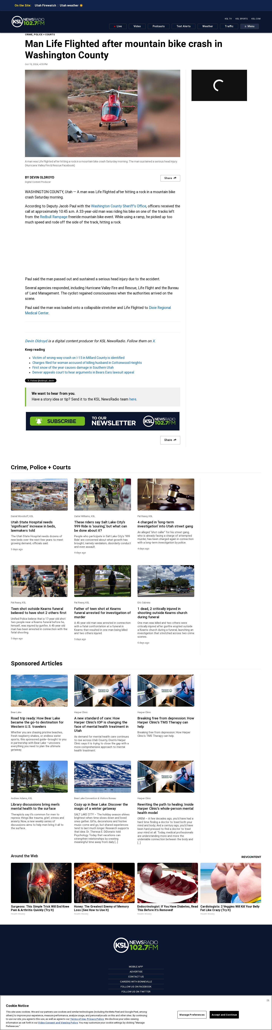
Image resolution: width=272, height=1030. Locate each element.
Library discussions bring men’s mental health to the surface (35, 806)
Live (119, 26)
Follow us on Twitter (136, 991)
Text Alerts (184, 26)
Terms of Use (78, 1019)
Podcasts (159, 26)
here (132, 399)
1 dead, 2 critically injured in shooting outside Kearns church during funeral (162, 613)
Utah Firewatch (45, 5)
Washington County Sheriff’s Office (118, 206)
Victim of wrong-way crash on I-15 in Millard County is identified (78, 358)
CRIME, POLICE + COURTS (40, 34)
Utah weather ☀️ (71, 5)
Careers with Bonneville (136, 981)
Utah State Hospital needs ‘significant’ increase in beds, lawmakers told (33, 526)
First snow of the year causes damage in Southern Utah (73, 367)
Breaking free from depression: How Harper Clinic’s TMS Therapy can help (165, 722)
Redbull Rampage (53, 217)
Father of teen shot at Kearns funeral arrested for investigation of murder (102, 613)
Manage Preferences (191, 1014)
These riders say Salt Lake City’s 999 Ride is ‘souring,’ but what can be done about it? (100, 526)
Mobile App (136, 966)
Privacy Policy (95, 1019)
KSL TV (228, 19)
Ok (268, 1000)
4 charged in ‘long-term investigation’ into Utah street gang (165, 524)
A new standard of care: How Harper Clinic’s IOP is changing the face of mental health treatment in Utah (101, 724)
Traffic (229, 26)
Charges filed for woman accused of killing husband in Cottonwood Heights (87, 363)
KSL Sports (242, 19)
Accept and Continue (224, 1014)
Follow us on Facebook (136, 986)
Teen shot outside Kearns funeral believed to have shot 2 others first (38, 611)
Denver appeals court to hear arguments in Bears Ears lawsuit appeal (83, 372)
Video (137, 26)
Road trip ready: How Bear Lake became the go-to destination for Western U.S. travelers (37, 722)
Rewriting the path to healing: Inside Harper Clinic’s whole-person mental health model (165, 808)
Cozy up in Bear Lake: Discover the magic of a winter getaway (101, 806)
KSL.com (256, 19)
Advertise (136, 971)
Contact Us (136, 976)
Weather (207, 26)
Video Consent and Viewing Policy (58, 1022)
